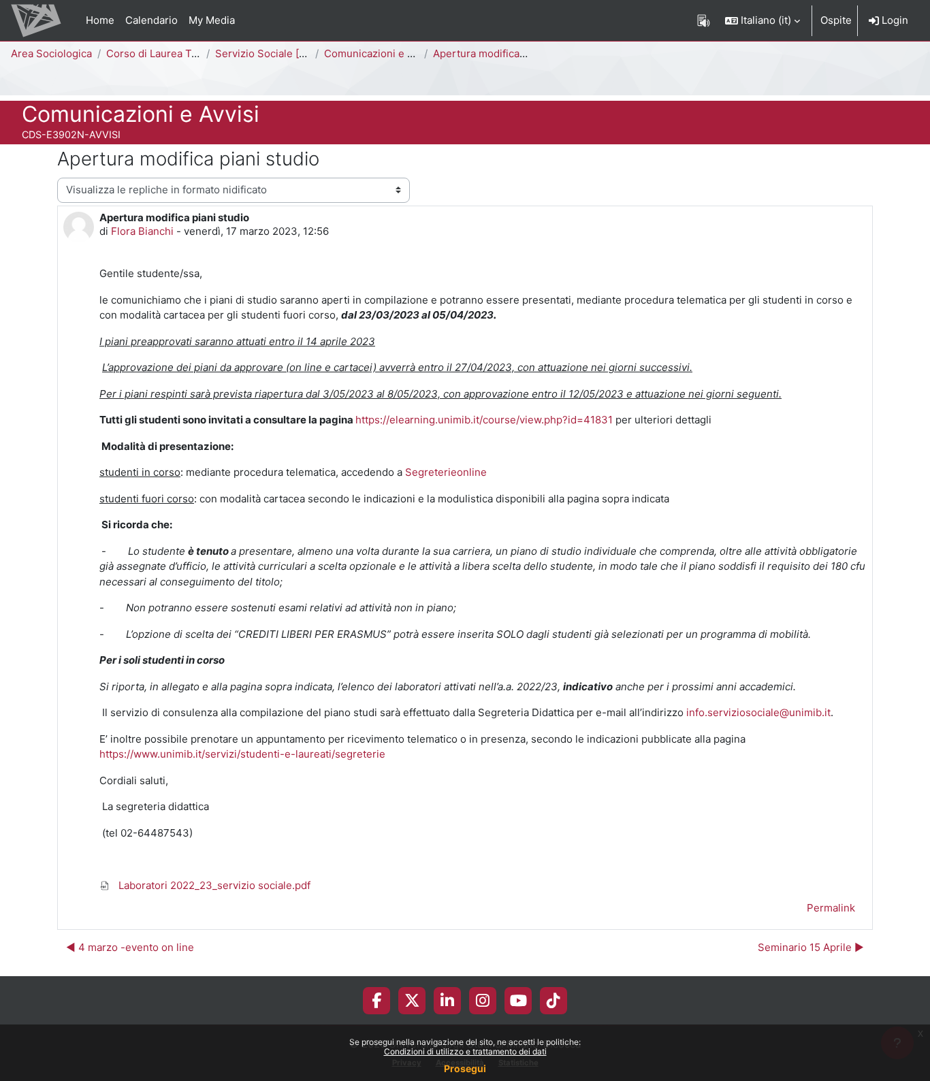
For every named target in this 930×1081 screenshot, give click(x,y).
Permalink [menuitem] (831, 907)
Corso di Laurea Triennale (168, 53)
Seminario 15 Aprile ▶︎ (811, 947)
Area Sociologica (51, 53)
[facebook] (376, 1000)
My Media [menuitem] (212, 20)
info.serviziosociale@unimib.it (758, 712)
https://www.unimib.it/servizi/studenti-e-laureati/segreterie (242, 753)
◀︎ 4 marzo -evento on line (130, 947)
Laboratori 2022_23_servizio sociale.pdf (213, 885)
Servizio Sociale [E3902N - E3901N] (302, 53)
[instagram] (483, 1000)
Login (893, 20)
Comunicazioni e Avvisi (379, 53)
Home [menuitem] (100, 20)
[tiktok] (553, 1000)
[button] (762, 20)
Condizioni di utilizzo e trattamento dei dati (465, 1051)
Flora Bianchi (142, 231)
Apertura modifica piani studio (505, 53)
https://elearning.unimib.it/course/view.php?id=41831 (484, 419)
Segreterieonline (446, 472)
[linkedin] (447, 1000)
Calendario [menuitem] (151, 20)
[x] (412, 1000)
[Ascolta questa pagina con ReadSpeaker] (703, 20)
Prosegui (465, 1068)
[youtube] (518, 1000)
